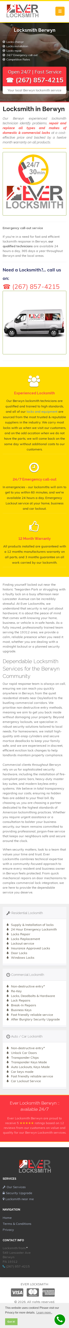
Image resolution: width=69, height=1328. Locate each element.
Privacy (8, 1230)
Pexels (32, 99)
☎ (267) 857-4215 (34, 80)
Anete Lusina (17, 99)
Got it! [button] (11, 1321)
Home (7, 1218)
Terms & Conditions (17, 1224)
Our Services (16, 1187)
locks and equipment (42, 412)
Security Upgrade (19, 1193)
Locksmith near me (19, 1199)
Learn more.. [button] (44, 1312)
